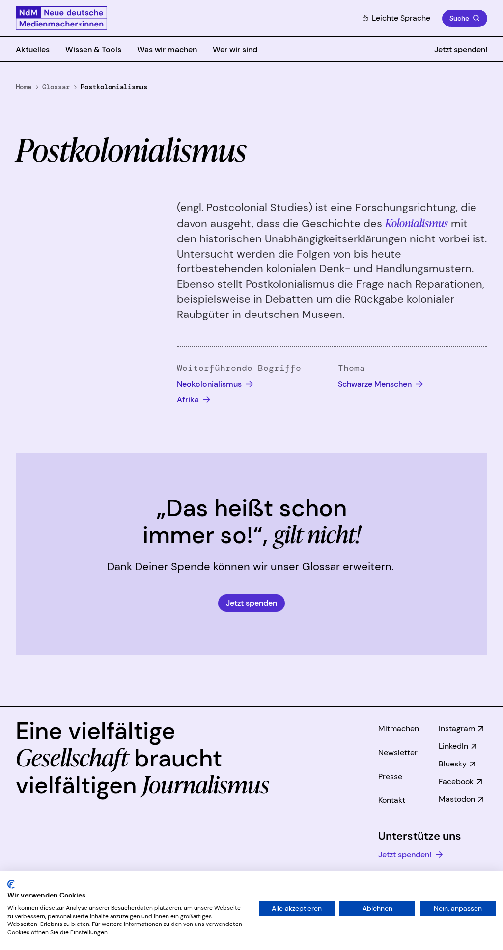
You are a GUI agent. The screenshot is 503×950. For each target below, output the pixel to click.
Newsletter (398, 752)
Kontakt (391, 800)
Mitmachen (398, 728)
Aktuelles (33, 49)
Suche (459, 18)
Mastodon (457, 799)
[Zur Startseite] (61, 18)
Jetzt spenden (251, 603)
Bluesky (453, 764)
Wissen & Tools (93, 49)
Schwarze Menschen (376, 384)
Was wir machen (167, 49)
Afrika (189, 400)
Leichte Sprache (401, 18)
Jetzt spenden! (460, 49)
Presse (390, 776)
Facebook (456, 781)
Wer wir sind (235, 49)
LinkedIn (453, 746)
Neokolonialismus (210, 384)
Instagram (457, 728)
